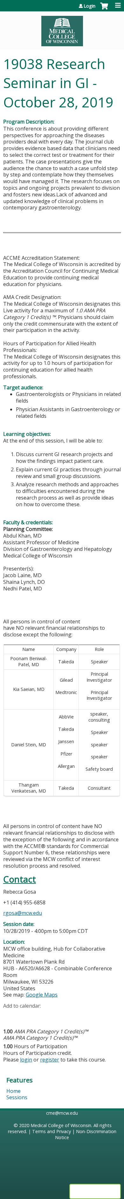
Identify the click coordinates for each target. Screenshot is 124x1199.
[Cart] (104, 9)
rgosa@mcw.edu (22, 912)
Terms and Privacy (51, 1131)
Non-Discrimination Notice (85, 1134)
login (26, 1059)
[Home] (62, 28)
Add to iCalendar (38, 1015)
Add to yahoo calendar (24, 1016)
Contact (19, 879)
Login (89, 6)
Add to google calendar (9, 1016)
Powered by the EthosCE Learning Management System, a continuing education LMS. (95, 1191)
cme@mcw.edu (62, 1113)
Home (13, 1090)
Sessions (16, 1097)
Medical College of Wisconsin (61, 1125)
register (49, 1059)
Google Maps (42, 994)
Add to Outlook (53, 1016)
